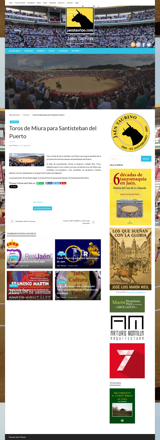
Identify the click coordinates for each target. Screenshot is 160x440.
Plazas (39, 3)
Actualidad (14, 51)
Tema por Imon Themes (17, 437)
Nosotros (61, 3)
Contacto (70, 3)
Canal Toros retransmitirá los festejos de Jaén (78, 260)
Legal (76, 3)
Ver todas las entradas (42, 208)
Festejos (28, 51)
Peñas (45, 3)
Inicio (11, 3)
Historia (75, 51)
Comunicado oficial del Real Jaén (27, 261)
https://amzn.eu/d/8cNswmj (136, 292)
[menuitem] (14, 51)
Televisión (52, 3)
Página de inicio (14, 115)
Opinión (40, 51)
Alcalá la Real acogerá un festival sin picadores (29, 291)
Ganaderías (31, 3)
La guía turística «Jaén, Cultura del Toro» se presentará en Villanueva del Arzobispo (78, 290)
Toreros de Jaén (20, 3)
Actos (51, 51)
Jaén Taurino (80, 38)
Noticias (26, 115)
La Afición (63, 51)
